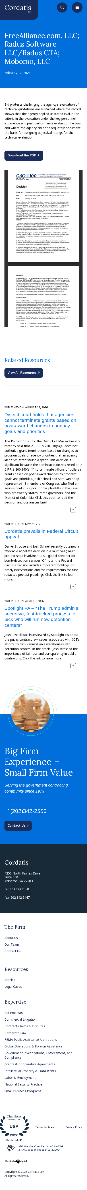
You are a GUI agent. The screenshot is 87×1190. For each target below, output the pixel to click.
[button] (77, 7)
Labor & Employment (20, 1077)
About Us (11, 938)
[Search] (62, 6)
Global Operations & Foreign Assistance (33, 1046)
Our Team (11, 944)
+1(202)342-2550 (25, 811)
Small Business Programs (22, 1091)
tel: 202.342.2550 (16, 889)
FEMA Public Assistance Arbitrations (30, 1039)
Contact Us (12, 951)
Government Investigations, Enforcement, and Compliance (38, 1055)
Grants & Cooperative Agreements (29, 1064)
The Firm (14, 927)
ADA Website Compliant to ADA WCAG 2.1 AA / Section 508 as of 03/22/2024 (41, 1148)
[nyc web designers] (15, 1163)
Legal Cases (13, 986)
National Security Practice (23, 1084)
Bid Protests (13, 1013)
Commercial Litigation (20, 1019)
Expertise (15, 1002)
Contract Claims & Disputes (24, 1026)
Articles (9, 980)
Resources (16, 969)
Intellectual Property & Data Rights (30, 1071)
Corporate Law (15, 1033)
